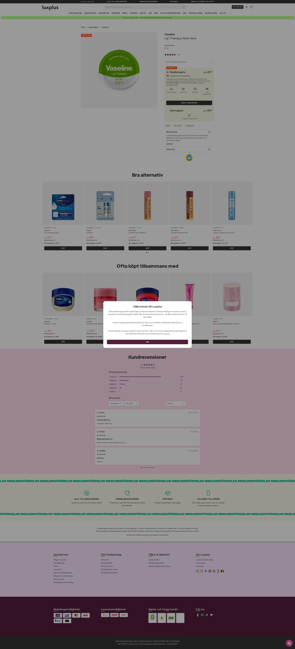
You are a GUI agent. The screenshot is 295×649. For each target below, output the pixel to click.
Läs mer (166, 333)
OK (147, 342)
